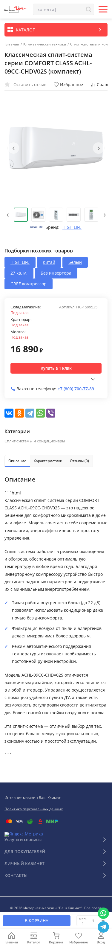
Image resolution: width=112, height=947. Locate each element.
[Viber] (50, 413)
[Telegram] (29, 413)
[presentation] (13, 148)
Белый (75, 262)
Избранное (71, 84)
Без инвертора (56, 273)
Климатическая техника (44, 44)
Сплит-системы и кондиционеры (34, 441)
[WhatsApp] (40, 413)
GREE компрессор (28, 284)
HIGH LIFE (72, 227)
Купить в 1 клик (56, 368)
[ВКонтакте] (8, 413)
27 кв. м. (18, 273)
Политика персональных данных (33, 809)
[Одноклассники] (19, 413)
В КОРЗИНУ (36, 920)
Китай (49, 262)
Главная (11, 44)
